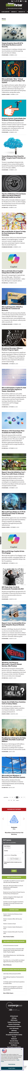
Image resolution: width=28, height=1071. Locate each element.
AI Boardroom (14, 1016)
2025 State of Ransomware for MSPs (12, 973)
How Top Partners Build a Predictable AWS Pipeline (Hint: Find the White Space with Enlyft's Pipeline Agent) (13, 950)
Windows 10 (14, 11)
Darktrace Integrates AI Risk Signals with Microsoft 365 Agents (13, 898)
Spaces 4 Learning (14, 1043)
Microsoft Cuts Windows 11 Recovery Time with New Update (13, 776)
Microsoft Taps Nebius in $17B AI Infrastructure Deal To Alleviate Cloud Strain (13, 513)
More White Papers (8, 993)
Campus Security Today (14, 1022)
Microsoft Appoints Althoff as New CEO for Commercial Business (12, 308)
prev (3, 818)
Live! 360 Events (14, 1028)
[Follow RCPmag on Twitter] (14, 1)
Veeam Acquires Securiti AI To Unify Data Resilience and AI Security (12, 45)
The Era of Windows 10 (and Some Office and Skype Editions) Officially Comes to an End (14, 195)
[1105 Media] (14, 1010)
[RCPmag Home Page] (14, 4)
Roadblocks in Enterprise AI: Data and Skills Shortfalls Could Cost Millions (14, 739)
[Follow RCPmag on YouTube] (21, 1)
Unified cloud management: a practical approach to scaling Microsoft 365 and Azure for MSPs (12, 988)
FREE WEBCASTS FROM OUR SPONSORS (14, 941)
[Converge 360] (14, 1006)
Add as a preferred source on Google (15, 8)
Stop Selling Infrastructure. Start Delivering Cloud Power (13, 956)
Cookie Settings (11, 1064)
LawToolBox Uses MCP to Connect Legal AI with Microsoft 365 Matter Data (13, 881)
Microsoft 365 (22, 11)
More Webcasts (7, 965)
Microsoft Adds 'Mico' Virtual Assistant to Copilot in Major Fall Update (13, 80)
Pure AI (14, 1036)
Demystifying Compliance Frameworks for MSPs (13, 978)
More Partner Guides (8, 936)
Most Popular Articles (14, 877)
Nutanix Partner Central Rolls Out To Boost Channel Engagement (14, 119)
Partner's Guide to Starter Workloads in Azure (12, 928)
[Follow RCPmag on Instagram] (18, 1)
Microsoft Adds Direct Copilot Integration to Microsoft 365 (12, 272)
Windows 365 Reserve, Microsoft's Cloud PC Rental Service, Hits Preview (12, 664)
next (24, 818)
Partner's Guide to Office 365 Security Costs (12, 919)
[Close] (21, 1049)
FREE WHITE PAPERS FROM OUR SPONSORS (14, 969)
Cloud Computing (5, 11)
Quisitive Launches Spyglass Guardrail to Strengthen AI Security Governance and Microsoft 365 (13, 903)
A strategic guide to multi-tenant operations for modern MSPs (14, 982)
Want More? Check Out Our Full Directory (14, 833)
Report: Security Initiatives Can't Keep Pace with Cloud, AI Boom (13, 473)
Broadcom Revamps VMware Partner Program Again (12, 349)
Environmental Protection (14, 1026)
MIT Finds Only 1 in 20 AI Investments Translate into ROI (13, 588)
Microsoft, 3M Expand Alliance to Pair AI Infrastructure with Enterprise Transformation (13, 887)
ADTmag (14, 1018)
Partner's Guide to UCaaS (9, 923)
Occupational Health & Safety (14, 1034)
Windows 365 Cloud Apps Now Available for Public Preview (13, 431)
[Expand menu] (25, 2)
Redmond (14, 1038)
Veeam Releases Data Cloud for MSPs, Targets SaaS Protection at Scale (13, 158)
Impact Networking (14, 825)
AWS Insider (14, 1020)
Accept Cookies (11, 1068)
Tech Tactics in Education (14, 1047)
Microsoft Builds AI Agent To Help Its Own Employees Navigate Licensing (14, 233)
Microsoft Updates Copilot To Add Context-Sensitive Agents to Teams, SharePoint (14, 389)
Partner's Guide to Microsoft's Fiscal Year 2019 (13, 932)
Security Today (14, 1041)
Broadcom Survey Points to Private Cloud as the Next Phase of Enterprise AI (14, 893)
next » (17, 800)
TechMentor (14, 1045)
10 (14, 800)
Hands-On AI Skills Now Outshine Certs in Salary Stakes (14, 703)
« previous (5, 797)
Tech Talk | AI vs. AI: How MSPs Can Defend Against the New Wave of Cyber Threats (13, 961)
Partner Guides (14, 910)
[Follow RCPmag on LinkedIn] (12, 1)
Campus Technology (14, 1024)
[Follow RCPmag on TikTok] (16, 1)
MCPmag (14, 1030)
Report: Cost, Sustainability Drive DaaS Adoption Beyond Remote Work (14, 624)
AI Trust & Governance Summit (10, 945)
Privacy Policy (14, 855)
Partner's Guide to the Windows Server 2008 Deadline (12, 915)
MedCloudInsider (14, 1032)
